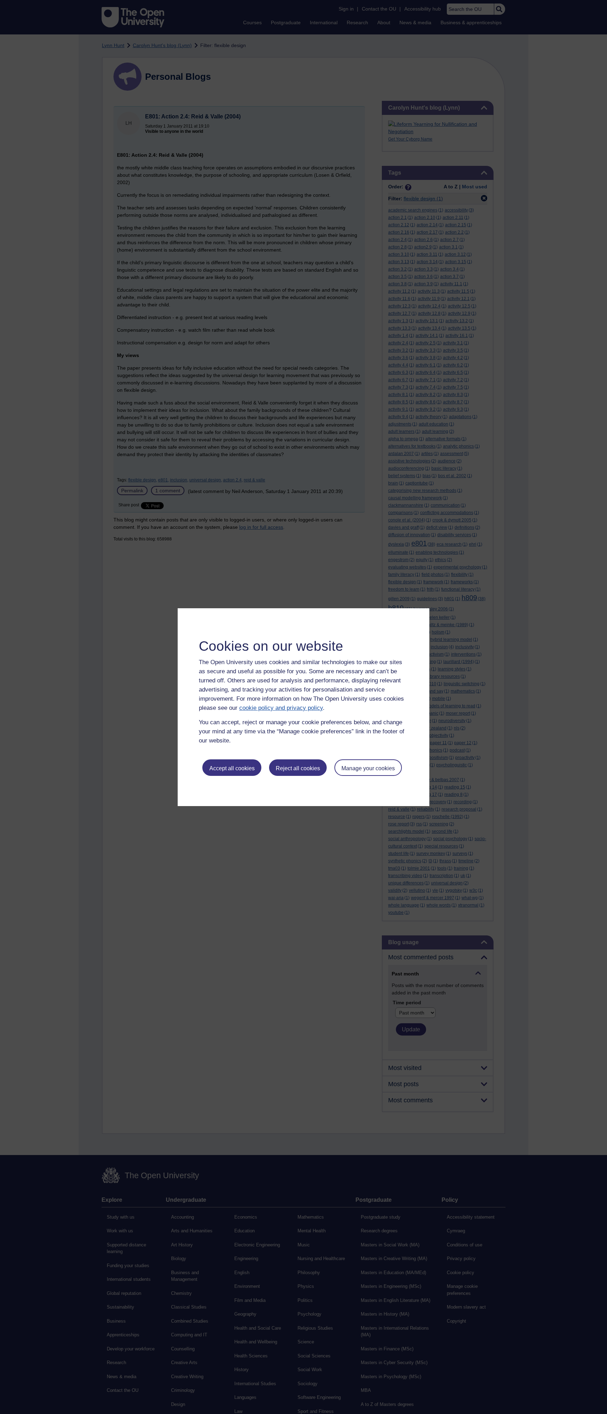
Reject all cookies (298, 768)
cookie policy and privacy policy (281, 708)
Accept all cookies (232, 768)
